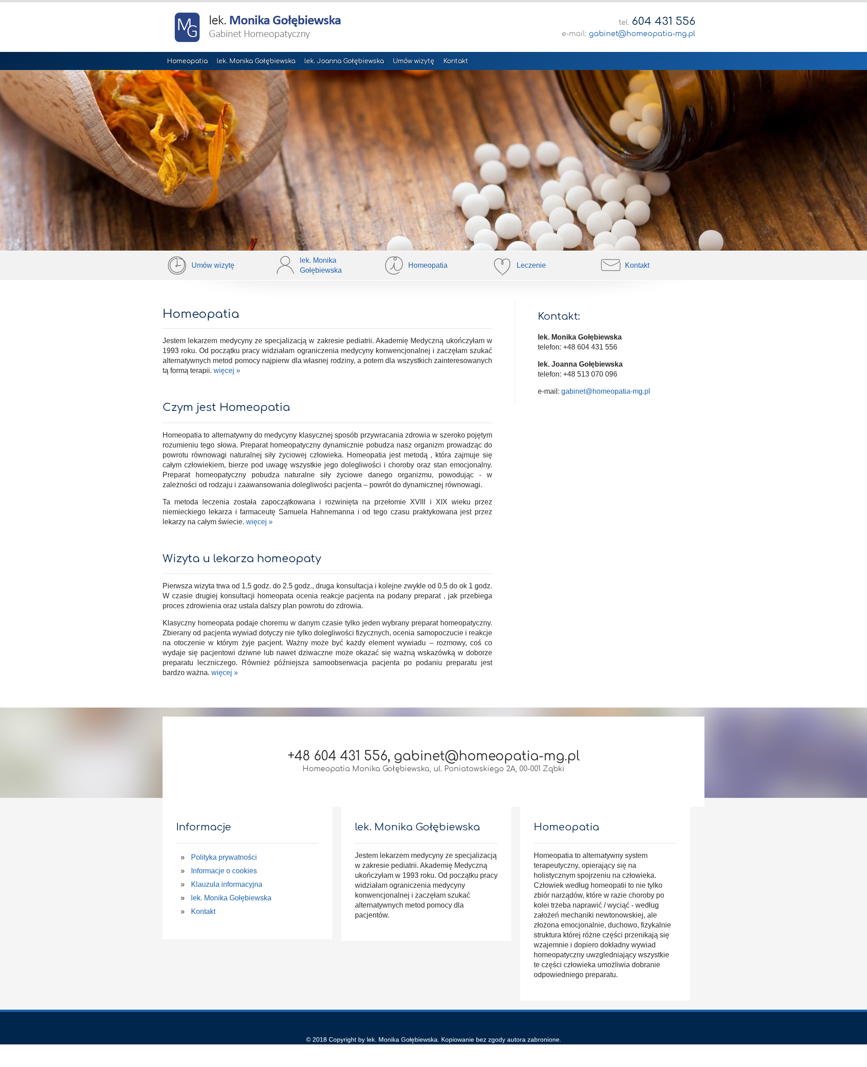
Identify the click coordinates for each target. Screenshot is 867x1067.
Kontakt (455, 61)
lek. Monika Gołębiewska (256, 61)
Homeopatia (187, 61)
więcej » (227, 370)
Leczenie (531, 265)
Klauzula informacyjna (226, 884)
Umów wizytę (413, 61)
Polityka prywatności (224, 857)
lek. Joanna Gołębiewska (344, 61)
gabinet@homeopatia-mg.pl (642, 34)
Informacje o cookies (224, 871)
